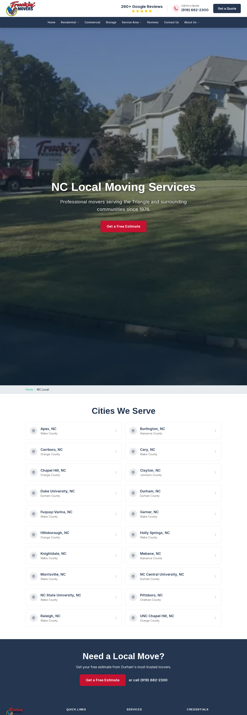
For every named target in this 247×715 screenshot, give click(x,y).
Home (51, 22)
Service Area (130, 22)
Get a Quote (227, 8)
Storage (111, 22)
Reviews (153, 22)
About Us (190, 22)
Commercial (92, 22)
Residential (68, 22)
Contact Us (171, 22)
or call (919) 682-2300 (148, 680)
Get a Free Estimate (123, 226)
